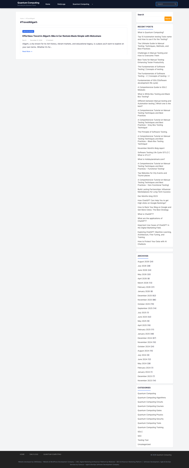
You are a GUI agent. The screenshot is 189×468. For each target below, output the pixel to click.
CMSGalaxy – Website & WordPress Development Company (54, 462)
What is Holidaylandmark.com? (151, 159)
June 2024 (142, 359)
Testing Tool (143, 440)
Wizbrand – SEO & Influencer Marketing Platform (125, 462)
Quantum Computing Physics (150, 415)
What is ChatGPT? (146, 214)
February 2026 (144, 287)
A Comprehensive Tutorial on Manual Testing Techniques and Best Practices (154, 113)
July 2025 (142, 312)
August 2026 (143, 261)
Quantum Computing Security (151, 419)
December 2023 (145, 376)
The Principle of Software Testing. (152, 132)
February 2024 (144, 368)
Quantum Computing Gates (150, 410)
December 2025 (145, 296)
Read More (27, 51)
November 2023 (145, 380)
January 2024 (144, 372)
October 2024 (144, 346)
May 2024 (142, 363)
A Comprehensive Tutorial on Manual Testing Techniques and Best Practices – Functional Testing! (154, 166)
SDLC (140, 432)
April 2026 (142, 278)
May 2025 (142, 321)
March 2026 (143, 283)
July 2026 (142, 266)
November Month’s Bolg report (151, 148)
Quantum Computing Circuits (150, 402)
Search (141, 14)
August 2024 (143, 351)
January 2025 (144, 334)
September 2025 (145, 308)
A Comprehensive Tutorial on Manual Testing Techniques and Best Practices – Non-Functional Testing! (154, 182)
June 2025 (142, 317)
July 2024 (142, 355)
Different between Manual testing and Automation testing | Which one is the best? (154, 103)
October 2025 (144, 304)
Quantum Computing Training (150, 427)
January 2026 (144, 291)
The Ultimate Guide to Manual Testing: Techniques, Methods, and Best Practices (153, 46)
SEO (139, 436)
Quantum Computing (28, 2)
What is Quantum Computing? (151, 32)
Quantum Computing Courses (151, 406)
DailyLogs (34, 454)
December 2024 (145, 338)
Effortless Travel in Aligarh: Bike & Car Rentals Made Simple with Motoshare (61, 36)
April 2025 (142, 325)
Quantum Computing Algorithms (152, 398)
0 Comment (49, 40)
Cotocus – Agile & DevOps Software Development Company (98, 464)
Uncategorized (28, 31)
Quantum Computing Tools (149, 423)
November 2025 (145, 300)
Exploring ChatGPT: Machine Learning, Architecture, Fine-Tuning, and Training (154, 234)
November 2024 (145, 342)
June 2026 (142, 270)
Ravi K (24, 40)
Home (22, 18)
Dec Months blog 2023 (148, 196)
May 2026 (142, 274)
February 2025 (144, 329)
